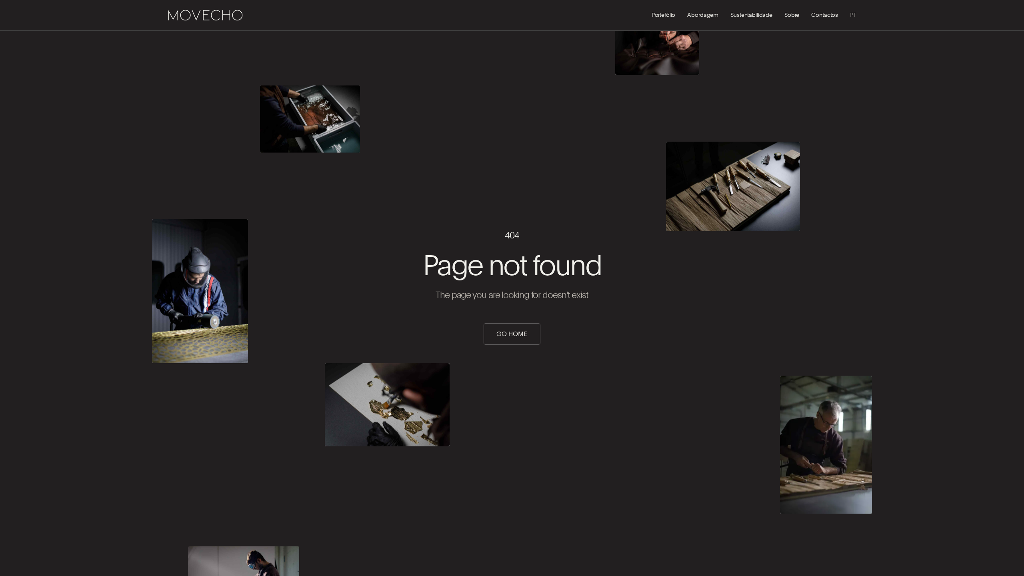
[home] (205, 15)
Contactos (824, 15)
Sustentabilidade (751, 15)
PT (853, 15)
